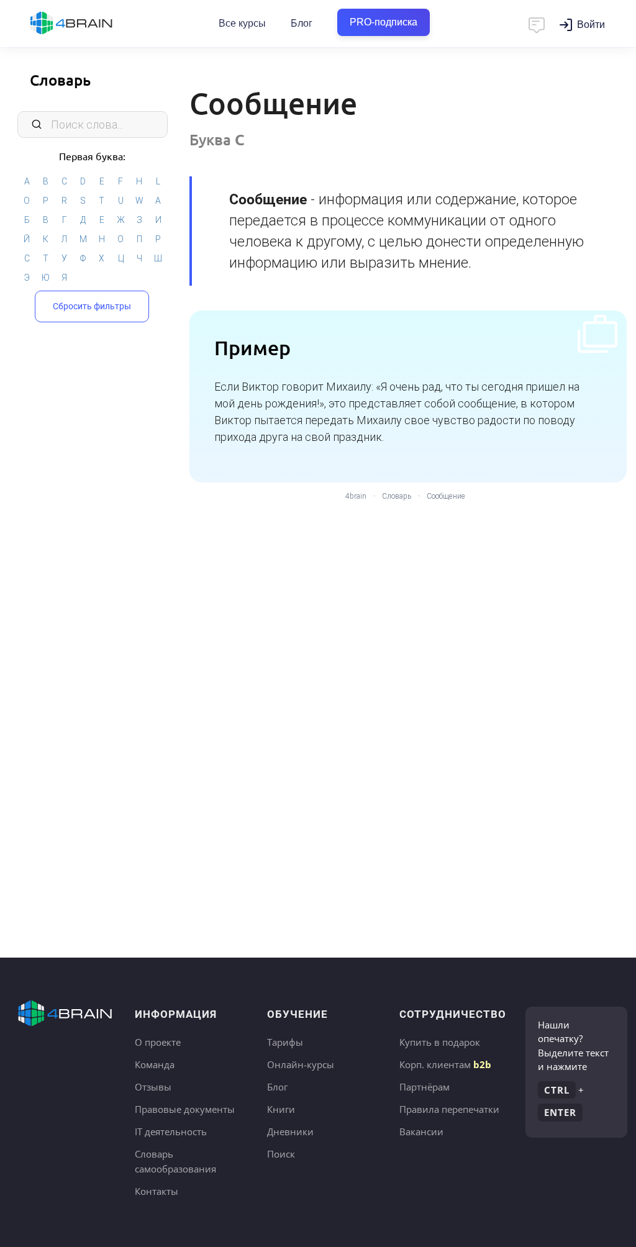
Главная (93, 23)
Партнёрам (424, 1087)
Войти (591, 24)
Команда (155, 1064)
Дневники (290, 1131)
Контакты (156, 1191)
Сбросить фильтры (92, 306)
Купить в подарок (439, 1042)
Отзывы (153, 1087)
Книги (281, 1109)
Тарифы (285, 1042)
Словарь (60, 79)
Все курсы (242, 23)
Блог (301, 23)
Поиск (281, 1154)
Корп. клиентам (445, 1064)
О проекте (158, 1042)
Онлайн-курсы (300, 1064)
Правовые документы (185, 1109)
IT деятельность (171, 1131)
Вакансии (421, 1131)
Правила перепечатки (449, 1109)
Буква (217, 139)
